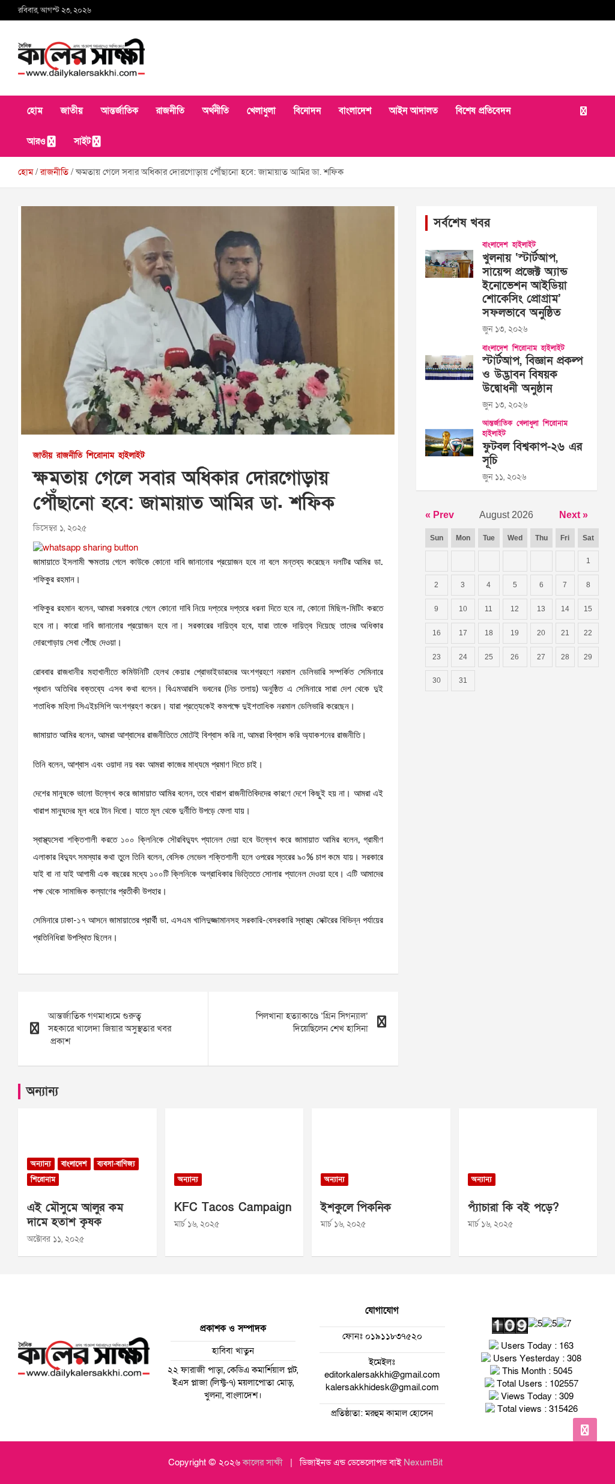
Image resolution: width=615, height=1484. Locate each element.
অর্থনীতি (215, 111)
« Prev (439, 515)
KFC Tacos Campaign (233, 1207)
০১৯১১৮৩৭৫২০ (392, 1336)
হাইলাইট (131, 455)
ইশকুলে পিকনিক (356, 1207)
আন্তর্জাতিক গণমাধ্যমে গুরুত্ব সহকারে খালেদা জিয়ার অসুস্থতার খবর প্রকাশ (109, 1028)
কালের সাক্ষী (263, 1462)
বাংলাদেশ (355, 111)
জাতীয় (72, 111)
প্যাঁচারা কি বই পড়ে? (513, 1207)
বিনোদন (307, 111)
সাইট (82, 141)
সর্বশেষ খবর (462, 223)
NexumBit (423, 1462)
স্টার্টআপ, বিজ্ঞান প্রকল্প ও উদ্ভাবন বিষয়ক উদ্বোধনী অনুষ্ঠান (532, 374)
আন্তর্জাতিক (119, 111)
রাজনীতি (170, 111)
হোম (35, 111)
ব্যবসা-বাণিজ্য (116, 1163)
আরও (36, 141)
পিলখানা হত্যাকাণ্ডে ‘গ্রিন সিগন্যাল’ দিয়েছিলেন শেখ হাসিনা (312, 1022)
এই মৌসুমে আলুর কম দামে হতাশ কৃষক (75, 1215)
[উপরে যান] (585, 1430)
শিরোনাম (100, 455)
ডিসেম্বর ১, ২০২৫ (59, 528)
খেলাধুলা (261, 111)
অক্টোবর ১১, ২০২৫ (55, 1239)
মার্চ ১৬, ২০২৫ (196, 1224)
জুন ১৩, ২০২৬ (504, 329)
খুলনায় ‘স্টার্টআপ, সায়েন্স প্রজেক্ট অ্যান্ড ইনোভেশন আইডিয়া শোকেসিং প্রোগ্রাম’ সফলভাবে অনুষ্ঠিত (525, 285)
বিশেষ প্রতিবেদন (483, 111)
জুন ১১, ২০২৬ (504, 477)
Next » (573, 515)
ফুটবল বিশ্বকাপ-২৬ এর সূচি (532, 453)
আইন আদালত (413, 111)
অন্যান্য (42, 1091)
